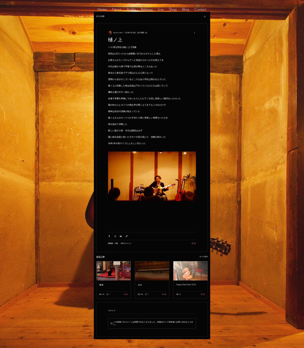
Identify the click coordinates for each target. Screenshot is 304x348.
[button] (205, 16)
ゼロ (140, 285)
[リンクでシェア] (127, 236)
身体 (101, 285)
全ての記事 (100, 16)
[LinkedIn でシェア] (121, 236)
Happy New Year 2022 (186, 284)
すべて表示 (204, 257)
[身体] (113, 270)
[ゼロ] (152, 270)
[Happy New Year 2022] (190, 270)
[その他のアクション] (194, 32)
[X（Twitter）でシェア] (115, 236)
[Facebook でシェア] (109, 236)
